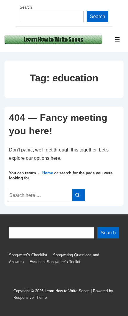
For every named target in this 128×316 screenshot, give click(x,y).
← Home (45, 173)
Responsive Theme (30, 297)
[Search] (78, 195)
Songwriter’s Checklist (28, 255)
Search (26, 7)
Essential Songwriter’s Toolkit (54, 262)
